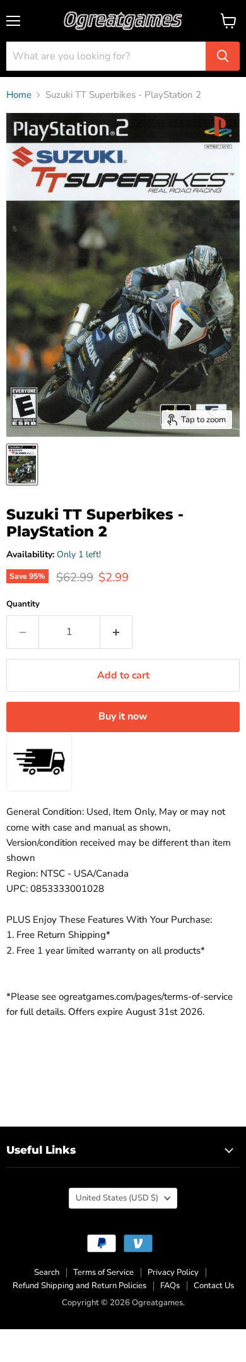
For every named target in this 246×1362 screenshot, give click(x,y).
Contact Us (214, 1285)
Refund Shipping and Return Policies (79, 1285)
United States (117, 1198)
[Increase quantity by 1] (116, 631)
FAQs (170, 1285)
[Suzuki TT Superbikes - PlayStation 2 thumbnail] (22, 464)
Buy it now (123, 716)
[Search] (223, 56)
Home (19, 95)
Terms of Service (103, 1272)
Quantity (23, 604)
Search (46, 1272)
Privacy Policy (173, 1272)
